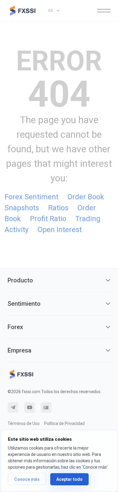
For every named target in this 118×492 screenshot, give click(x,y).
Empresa (19, 350)
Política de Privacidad (64, 423)
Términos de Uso (24, 423)
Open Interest (60, 229)
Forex (15, 327)
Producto (20, 280)
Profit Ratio (48, 218)
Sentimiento (24, 303)
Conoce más (27, 479)
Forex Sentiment (31, 197)
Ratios (58, 208)
